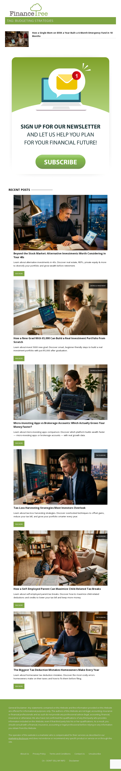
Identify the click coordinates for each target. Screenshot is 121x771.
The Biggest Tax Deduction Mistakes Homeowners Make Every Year (56, 670)
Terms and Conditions (60, 753)
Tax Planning (101, 455)
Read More (19, 273)
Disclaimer (74, 760)
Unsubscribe (95, 753)
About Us (24, 753)
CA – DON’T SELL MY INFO (53, 760)
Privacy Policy (39, 753)
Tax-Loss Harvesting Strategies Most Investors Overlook (50, 508)
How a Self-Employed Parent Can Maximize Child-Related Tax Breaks (57, 589)
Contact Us (80, 753)
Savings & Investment (98, 201)
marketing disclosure (19, 738)
